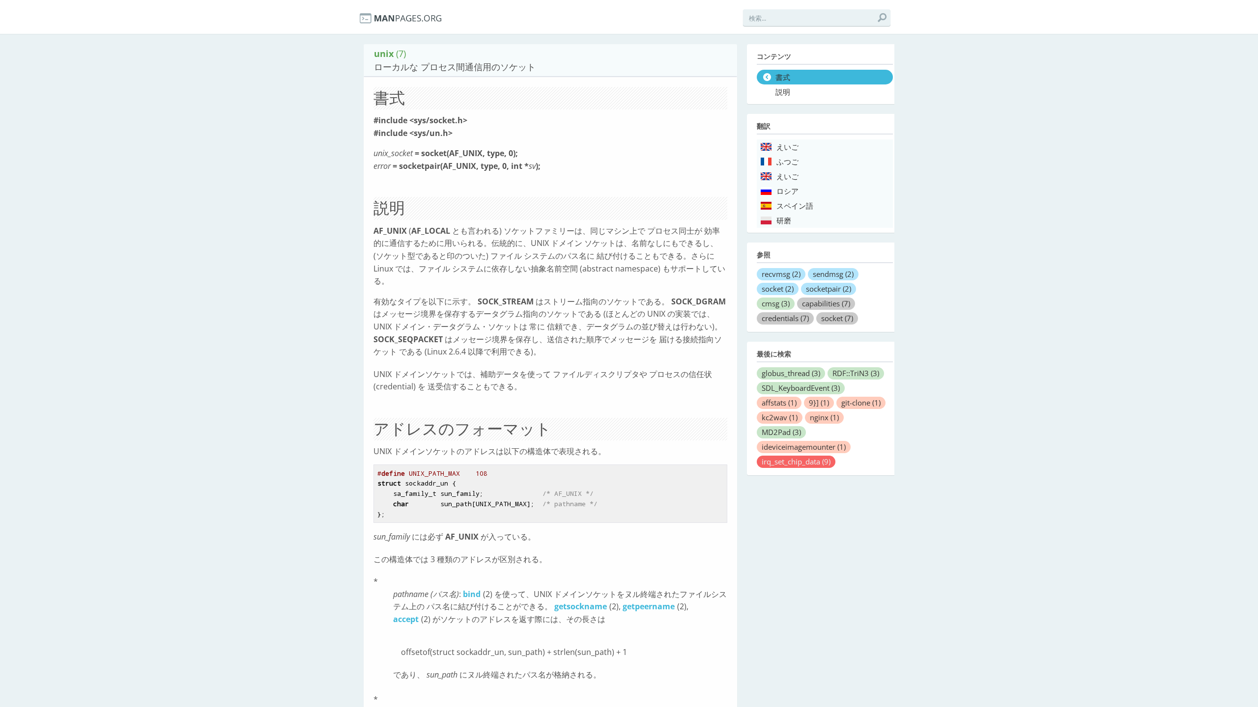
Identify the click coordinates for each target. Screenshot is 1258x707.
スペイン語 (794, 206)
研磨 (783, 221)
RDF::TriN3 (855, 373)
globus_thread (791, 373)
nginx (824, 417)
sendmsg (833, 274)
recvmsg (781, 274)
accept (406, 619)
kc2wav (780, 417)
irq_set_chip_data (796, 461)
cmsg (776, 303)
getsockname (580, 606)
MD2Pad (781, 432)
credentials (785, 318)
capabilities (826, 303)
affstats (779, 403)
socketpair (828, 289)
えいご (787, 147)
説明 (782, 92)
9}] (819, 403)
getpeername (649, 606)
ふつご (787, 162)
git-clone (861, 403)
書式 (782, 77)
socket (778, 289)
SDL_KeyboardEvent (801, 388)
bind (472, 594)
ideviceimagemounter (804, 447)
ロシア (787, 191)
